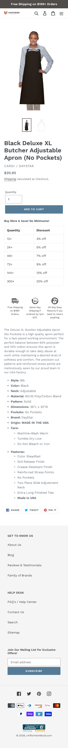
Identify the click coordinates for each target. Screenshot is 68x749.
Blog (11, 555)
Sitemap (14, 632)
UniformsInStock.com (39, 735)
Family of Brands (20, 575)
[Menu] (61, 13)
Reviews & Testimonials (24, 565)
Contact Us (16, 612)
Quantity (10, 192)
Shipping (10, 179)
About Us (14, 545)
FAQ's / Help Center (22, 602)
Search (13, 622)
